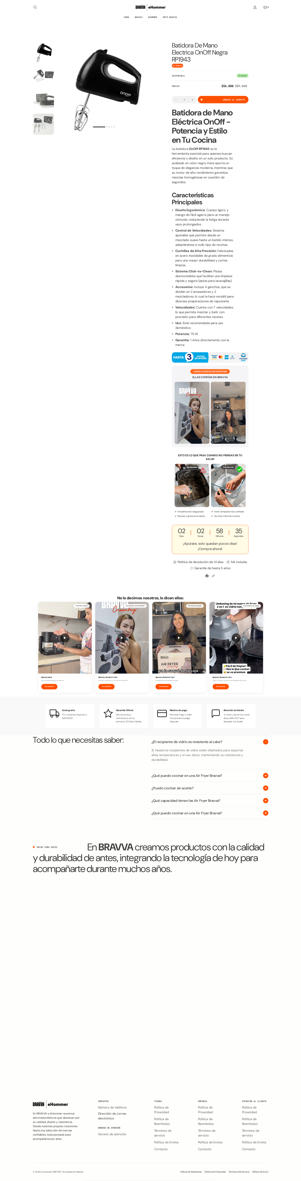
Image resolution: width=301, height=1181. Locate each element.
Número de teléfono (112, 1107)
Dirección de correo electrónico (112, 1115)
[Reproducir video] (64, 637)
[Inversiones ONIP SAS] (151, 7)
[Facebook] (207, 576)
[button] (35, 7)
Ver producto (49, 686)
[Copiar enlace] (213, 576)
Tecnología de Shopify (72, 1171)
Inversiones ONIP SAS (51, 1171)
